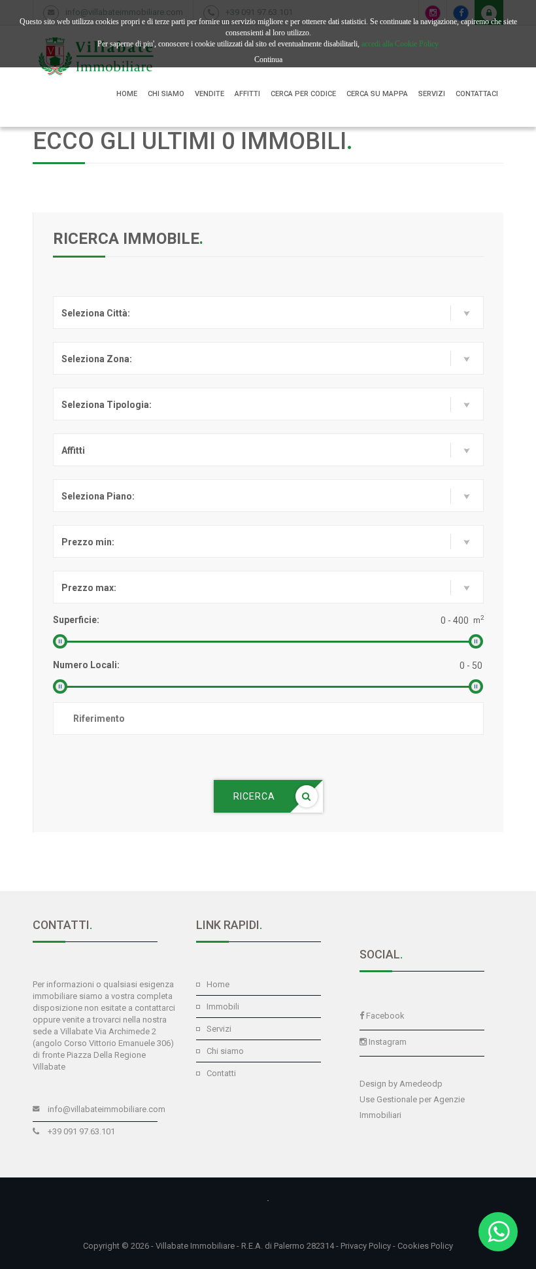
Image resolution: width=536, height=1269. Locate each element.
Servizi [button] (431, 94)
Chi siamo (225, 1051)
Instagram (388, 1042)
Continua (268, 59)
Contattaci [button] (477, 94)
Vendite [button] (209, 94)
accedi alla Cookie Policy (400, 43)
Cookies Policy (425, 1246)
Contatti (221, 1073)
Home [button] (126, 94)
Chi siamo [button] (166, 94)
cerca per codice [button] (303, 94)
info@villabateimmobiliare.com (106, 1109)
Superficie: (76, 620)
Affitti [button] (247, 94)
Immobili (223, 1006)
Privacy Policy (366, 1246)
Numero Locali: (86, 665)
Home (218, 984)
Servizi (219, 1029)
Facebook (385, 1016)
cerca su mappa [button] (377, 94)
